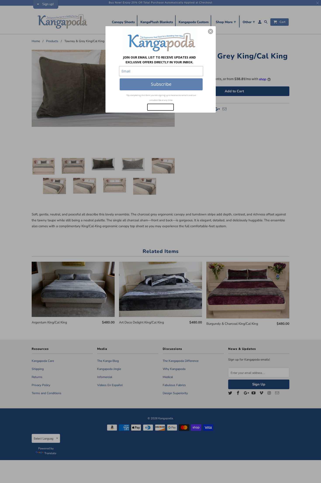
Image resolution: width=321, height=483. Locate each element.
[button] (210, 31)
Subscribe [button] (161, 84)
